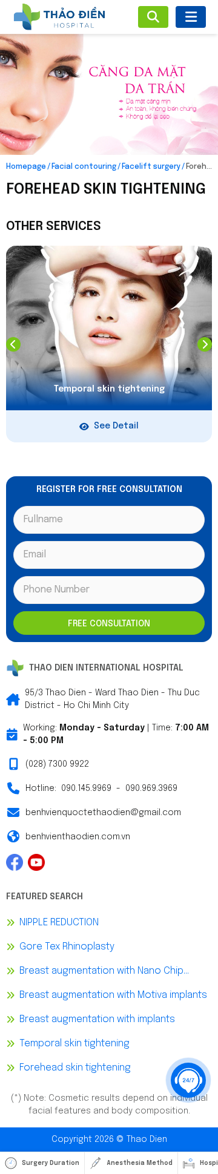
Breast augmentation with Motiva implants (113, 995)
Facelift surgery (151, 167)
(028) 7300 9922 (57, 764)
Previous (13, 344)
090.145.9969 (86, 788)
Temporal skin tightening (74, 1043)
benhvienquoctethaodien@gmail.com (103, 812)
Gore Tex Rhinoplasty (66, 947)
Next (204, 344)
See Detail (116, 426)
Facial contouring (83, 167)
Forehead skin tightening (75, 1068)
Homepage (26, 167)
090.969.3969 (151, 788)
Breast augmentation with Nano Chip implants (101, 972)
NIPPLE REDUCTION (59, 922)
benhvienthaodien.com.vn (77, 837)
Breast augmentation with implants (97, 1019)
